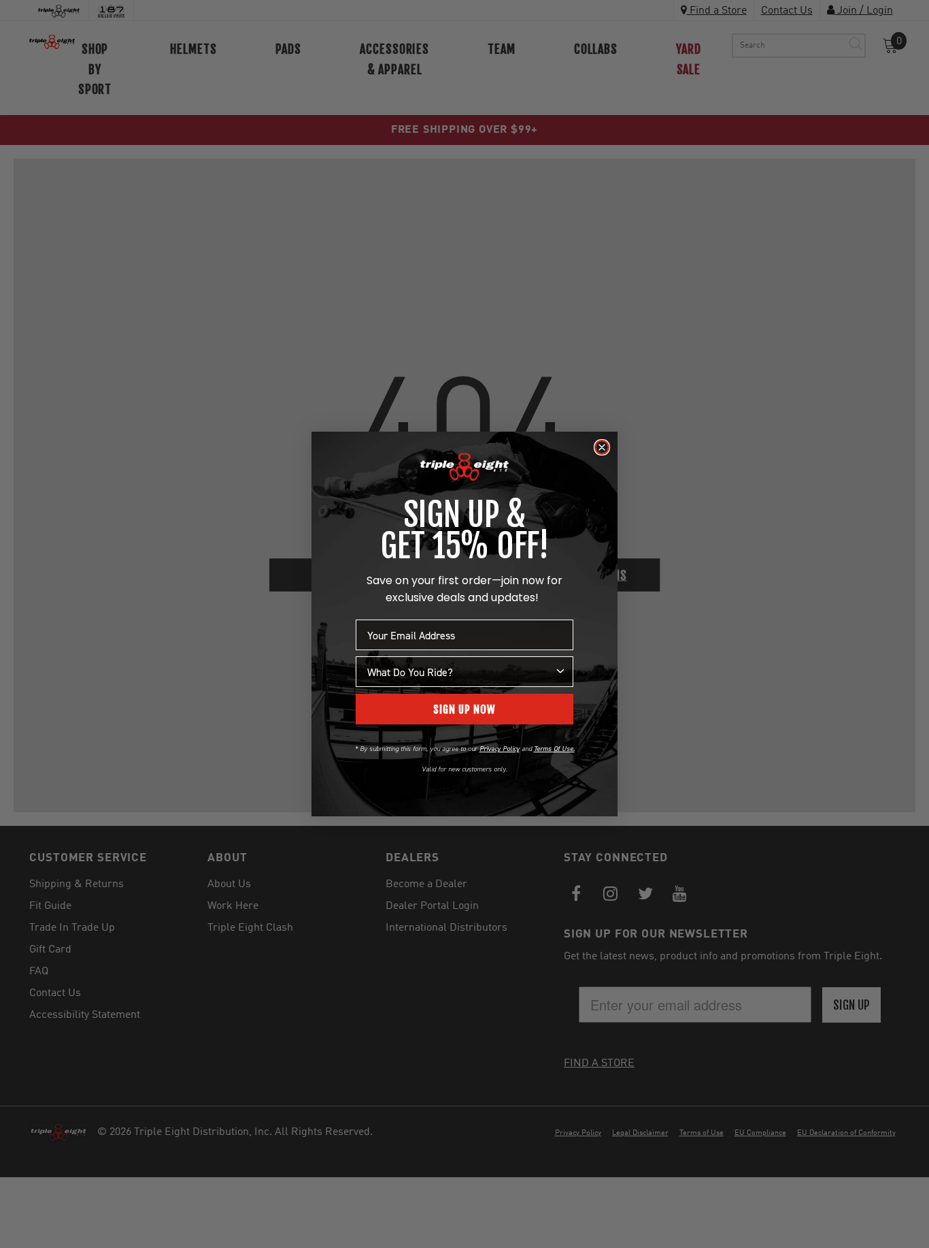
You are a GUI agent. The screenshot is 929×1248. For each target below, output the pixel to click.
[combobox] (460, 671)
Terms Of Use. (554, 748)
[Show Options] (560, 671)
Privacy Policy (499, 748)
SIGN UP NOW (464, 709)
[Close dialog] (602, 447)
